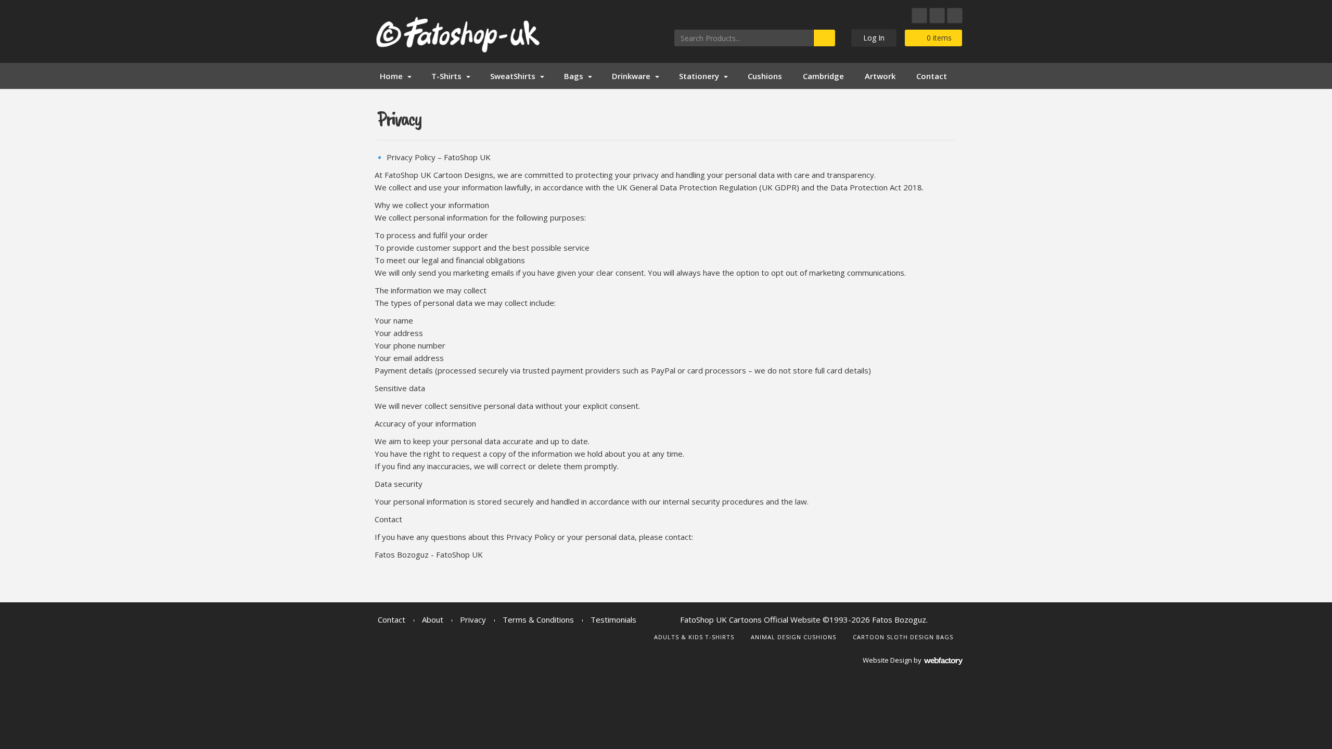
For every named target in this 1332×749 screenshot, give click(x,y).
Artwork (880, 76)
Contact (931, 76)
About (432, 619)
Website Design (887, 660)
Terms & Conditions (538, 619)
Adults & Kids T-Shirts (694, 637)
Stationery (699, 76)
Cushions (765, 76)
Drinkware (631, 76)
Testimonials (613, 619)
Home (391, 76)
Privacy (473, 619)
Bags (573, 76)
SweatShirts (512, 76)
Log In (874, 38)
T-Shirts (446, 76)
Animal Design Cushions (793, 637)
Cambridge (823, 76)
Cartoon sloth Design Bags (903, 637)
